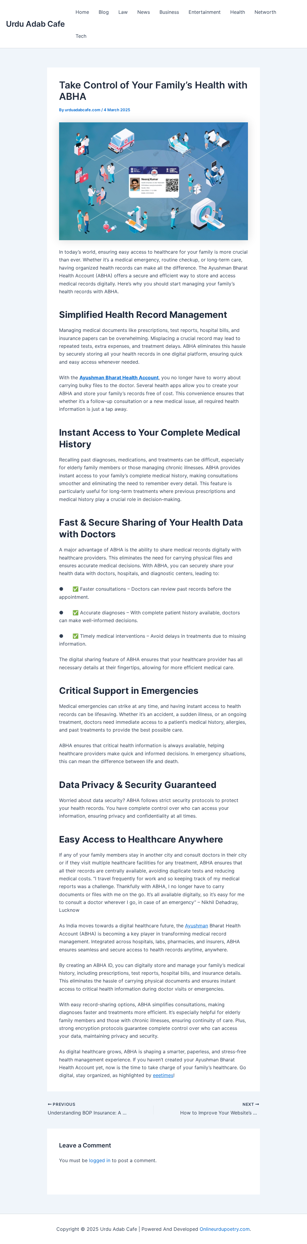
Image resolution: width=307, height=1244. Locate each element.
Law (123, 12)
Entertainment (205, 12)
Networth (265, 12)
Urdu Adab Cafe (35, 23)
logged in (99, 1160)
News (143, 12)
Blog (104, 12)
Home (82, 12)
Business (169, 12)
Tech (81, 36)
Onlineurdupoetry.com (225, 1229)
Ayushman (196, 926)
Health (237, 12)
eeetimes (163, 1075)
